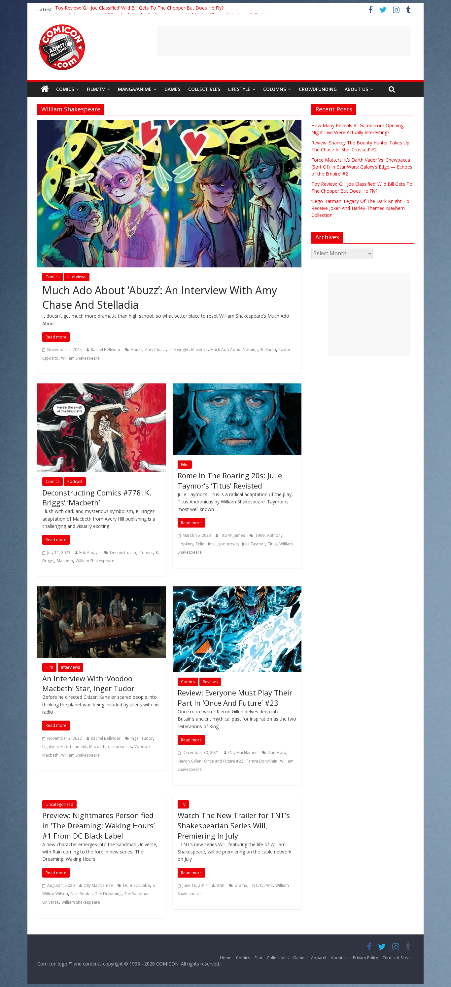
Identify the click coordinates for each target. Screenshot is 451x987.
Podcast (75, 481)
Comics (65, 89)
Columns (274, 89)
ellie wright (178, 349)
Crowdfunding (318, 89)
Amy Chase (155, 349)
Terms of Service (398, 958)
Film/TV (96, 89)
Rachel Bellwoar (106, 349)
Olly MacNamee (243, 752)
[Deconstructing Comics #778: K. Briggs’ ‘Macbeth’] (101, 387)
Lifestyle (239, 89)
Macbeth (65, 561)
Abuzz (136, 349)
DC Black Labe (136, 885)
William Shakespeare (80, 358)
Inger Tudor (142, 738)
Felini (200, 544)
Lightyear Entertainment (64, 746)
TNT (254, 885)
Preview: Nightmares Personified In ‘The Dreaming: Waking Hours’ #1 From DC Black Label (98, 825)
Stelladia (268, 349)
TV (183, 804)
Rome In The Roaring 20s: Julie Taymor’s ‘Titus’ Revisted (230, 480)
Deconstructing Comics (131, 552)
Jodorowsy (229, 544)
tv (261, 885)
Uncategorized (59, 804)
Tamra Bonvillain (261, 761)
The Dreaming (108, 893)
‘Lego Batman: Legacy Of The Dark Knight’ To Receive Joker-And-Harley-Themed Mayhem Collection (360, 208)
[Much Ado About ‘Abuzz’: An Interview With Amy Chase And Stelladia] (169, 124)
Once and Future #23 (223, 761)
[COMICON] (62, 26)
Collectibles (204, 89)
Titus (272, 544)
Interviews (76, 277)
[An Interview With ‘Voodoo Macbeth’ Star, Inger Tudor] (101, 590)
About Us (356, 89)
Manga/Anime (135, 89)
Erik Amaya (89, 552)
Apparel (318, 958)
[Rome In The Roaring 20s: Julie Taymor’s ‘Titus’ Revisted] (237, 387)
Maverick (199, 349)
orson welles (120, 746)
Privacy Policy (365, 958)
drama (241, 885)
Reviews (210, 682)
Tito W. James (232, 535)
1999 (259, 535)
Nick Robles (81, 893)
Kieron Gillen (189, 761)
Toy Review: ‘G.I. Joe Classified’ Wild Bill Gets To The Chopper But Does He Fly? (139, 9)
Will (269, 885)
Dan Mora (277, 752)
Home (225, 958)
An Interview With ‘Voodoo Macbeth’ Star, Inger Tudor (88, 683)
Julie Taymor (253, 544)
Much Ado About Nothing (234, 349)
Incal (212, 544)
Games (172, 89)
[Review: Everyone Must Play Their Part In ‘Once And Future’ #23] (237, 590)
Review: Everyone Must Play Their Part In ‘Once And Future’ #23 (235, 698)
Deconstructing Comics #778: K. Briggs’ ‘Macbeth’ (96, 498)
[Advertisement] (283, 41)
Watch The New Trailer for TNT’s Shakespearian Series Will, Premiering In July (234, 825)
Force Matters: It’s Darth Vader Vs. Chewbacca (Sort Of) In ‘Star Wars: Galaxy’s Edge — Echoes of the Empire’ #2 (361, 167)
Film (185, 464)
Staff (220, 885)
